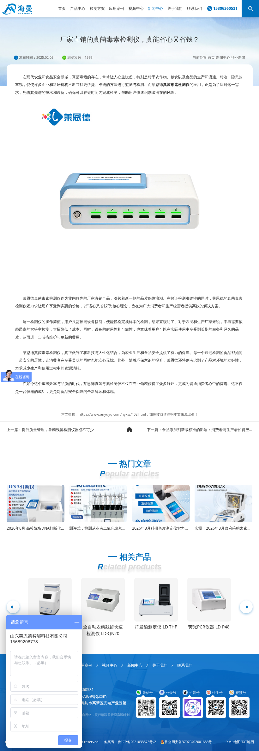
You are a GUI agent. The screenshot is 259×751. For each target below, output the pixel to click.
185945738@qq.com (88, 696)
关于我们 (175, 8)
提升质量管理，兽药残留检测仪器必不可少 (58, 429)
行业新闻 (238, 57)
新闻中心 (155, 8)
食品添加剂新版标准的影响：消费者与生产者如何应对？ (209, 429)
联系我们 (194, 8)
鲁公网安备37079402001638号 (188, 741)
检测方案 (97, 8)
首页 (62, 8)
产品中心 (77, 8)
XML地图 (233, 741)
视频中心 (136, 8)
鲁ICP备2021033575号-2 (137, 741)
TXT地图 (247, 741)
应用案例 (116, 8)
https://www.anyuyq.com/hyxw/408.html (112, 414)
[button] (246, 606)
